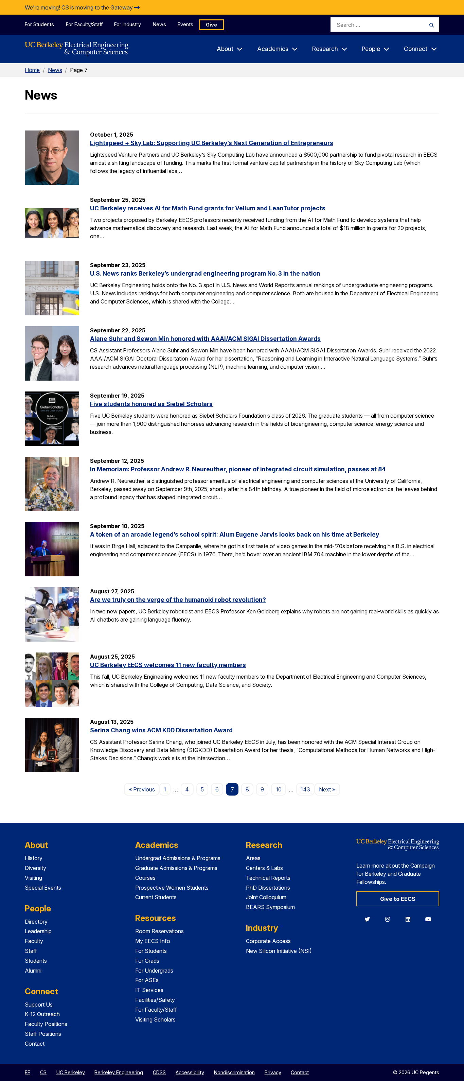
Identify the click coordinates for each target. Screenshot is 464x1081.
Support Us (39, 1004)
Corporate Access (268, 941)
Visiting (33, 877)
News (159, 24)
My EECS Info (152, 941)
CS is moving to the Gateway (97, 7)
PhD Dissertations (268, 887)
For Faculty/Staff (84, 24)
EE (27, 1072)
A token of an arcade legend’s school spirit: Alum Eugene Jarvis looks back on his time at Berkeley (234, 534)
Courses (145, 877)
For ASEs (147, 980)
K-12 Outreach (42, 1014)
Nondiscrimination (234, 1072)
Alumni (33, 970)
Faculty (34, 941)
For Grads (147, 960)
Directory (36, 921)
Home (32, 70)
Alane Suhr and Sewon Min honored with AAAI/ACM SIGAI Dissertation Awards (205, 338)
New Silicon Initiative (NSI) (279, 950)
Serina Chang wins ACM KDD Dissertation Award (161, 730)
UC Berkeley (70, 1072)
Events (185, 24)
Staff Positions (43, 1033)
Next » (329, 789)
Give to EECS (397, 898)
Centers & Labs (264, 868)
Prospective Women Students (172, 887)
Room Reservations (159, 931)
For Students (39, 24)
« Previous (144, 789)
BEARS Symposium (270, 907)
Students (36, 960)
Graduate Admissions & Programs (176, 868)
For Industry (127, 24)
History (33, 858)
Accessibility (190, 1072)
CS (43, 1072)
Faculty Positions (46, 1024)
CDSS (159, 1072)
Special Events (43, 887)
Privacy (273, 1072)
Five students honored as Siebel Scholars (151, 403)
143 (305, 789)
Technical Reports (268, 877)
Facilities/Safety (155, 999)
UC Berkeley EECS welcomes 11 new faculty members (168, 664)
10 (279, 789)
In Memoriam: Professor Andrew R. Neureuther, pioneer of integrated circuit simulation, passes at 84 (238, 469)
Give (211, 25)
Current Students (156, 897)
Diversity (35, 868)
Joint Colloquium (266, 897)
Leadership (38, 931)
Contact (34, 1043)
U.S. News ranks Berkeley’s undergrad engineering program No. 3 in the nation (205, 273)
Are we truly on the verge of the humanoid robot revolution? (178, 599)
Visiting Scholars (155, 1019)
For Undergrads (154, 970)
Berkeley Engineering (118, 1072)
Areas (253, 858)
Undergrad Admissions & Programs (177, 858)
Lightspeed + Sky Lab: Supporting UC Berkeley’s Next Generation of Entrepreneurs (211, 142)
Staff (31, 950)
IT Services (149, 990)
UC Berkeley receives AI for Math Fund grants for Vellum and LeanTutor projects (207, 208)
